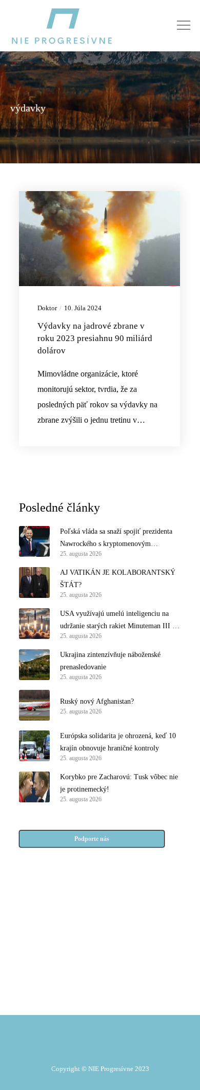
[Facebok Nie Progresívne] (77, 947)
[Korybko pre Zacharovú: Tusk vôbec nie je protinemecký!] (34, 787)
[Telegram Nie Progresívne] (123, 947)
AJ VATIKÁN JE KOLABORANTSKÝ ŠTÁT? (117, 579)
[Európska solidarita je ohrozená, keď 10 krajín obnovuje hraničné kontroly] (34, 746)
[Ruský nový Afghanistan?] (34, 705)
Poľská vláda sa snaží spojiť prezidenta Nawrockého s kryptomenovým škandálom (116, 539)
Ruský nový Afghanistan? (97, 701)
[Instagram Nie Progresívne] (77, 973)
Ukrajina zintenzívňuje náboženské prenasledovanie (110, 661)
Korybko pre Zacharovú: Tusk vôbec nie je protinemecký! (119, 783)
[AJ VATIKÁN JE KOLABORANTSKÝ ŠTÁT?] (34, 582)
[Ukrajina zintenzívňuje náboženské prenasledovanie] (34, 665)
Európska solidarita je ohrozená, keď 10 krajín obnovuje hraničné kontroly (118, 742)
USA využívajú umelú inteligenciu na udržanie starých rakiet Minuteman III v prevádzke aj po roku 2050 (118, 621)
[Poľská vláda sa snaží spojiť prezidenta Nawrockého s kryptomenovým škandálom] (34, 541)
